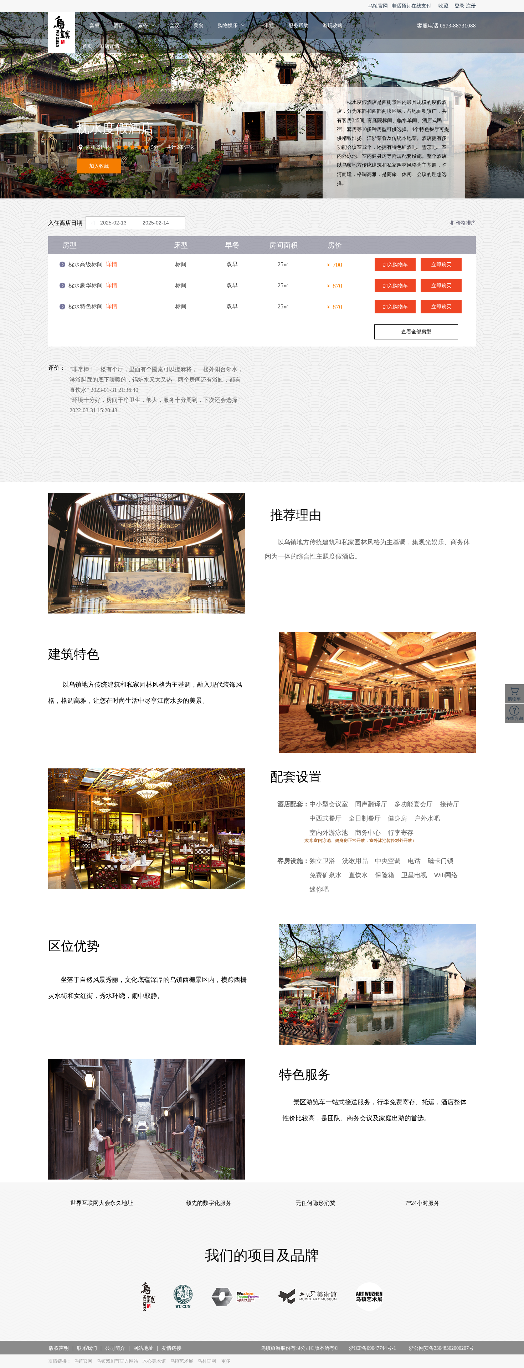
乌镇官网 (378, 6)
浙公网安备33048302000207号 (441, 1348)
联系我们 (87, 1348)
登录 (459, 6)
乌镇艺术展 (181, 1361)
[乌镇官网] (147, 1297)
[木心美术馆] (307, 1297)
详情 (111, 264)
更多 (226, 1361)
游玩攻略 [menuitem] (333, 25)
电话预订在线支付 (411, 6)
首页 (87, 46)
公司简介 (115, 1348)
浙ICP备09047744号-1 (372, 1348)
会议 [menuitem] (174, 25)
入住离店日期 (65, 223)
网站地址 (143, 1348)
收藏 (443, 6)
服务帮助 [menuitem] (298, 25)
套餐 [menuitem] (94, 25)
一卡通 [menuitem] (266, 25)
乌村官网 (206, 1361)
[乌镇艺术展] (369, 1297)
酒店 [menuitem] (119, 25)
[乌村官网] (183, 1297)
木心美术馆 (154, 1361)
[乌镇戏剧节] (235, 1297)
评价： (56, 368)
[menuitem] (146, 25)
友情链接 (171, 1348)
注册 (471, 6)
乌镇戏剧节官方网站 (117, 1361)
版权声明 (59, 1348)
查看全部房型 (416, 331)
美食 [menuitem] (199, 25)
